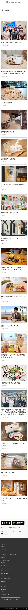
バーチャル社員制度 (5, 578)
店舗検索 (3, 547)
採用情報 (3, 557)
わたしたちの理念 (5, 560)
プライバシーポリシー (5, 594)
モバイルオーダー (5, 570)
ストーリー (3, 584)
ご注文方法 (3, 549)
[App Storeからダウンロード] (6, 523)
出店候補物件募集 (5, 576)
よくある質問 (4, 586)
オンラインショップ (5, 552)
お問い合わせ (4, 589)
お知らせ (3, 581)
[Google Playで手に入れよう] (18, 523)
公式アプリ (3, 562)
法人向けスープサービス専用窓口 (8, 554)
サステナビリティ (4, 565)
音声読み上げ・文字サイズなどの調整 (10, 599)
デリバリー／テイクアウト (6, 568)
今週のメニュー (4, 544)
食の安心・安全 (4, 573)
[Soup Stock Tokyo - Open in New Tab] (14, 2)
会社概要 (3, 592)
